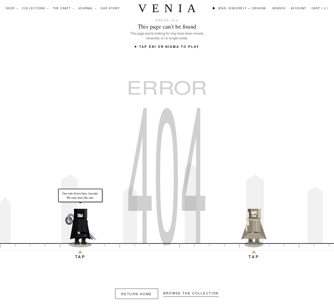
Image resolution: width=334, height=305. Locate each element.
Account (298, 8)
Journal (85, 8)
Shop (10, 8)
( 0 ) (325, 8)
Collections (33, 8)
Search (278, 8)
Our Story (110, 8)
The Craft (62, 8)
